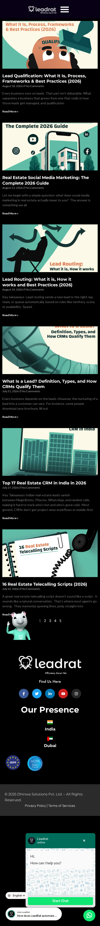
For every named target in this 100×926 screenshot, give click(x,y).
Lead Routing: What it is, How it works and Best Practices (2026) (37, 282)
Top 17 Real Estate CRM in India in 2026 (44, 483)
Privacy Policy (35, 806)
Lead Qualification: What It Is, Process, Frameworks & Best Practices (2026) (44, 78)
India (50, 729)
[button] (65, 9)
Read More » (10, 111)
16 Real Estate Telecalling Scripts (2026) (45, 584)
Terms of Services (61, 806)
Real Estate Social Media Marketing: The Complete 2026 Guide (45, 180)
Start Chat (60, 901)
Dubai (50, 745)
